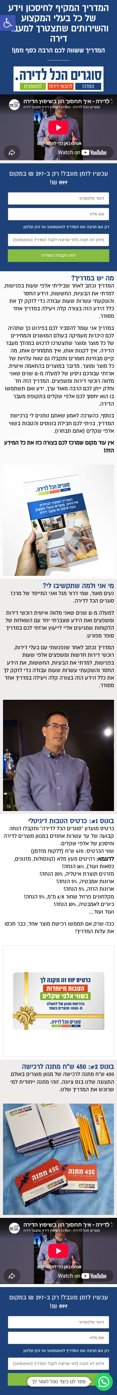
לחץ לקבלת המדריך (58, 255)
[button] (8, 23)
